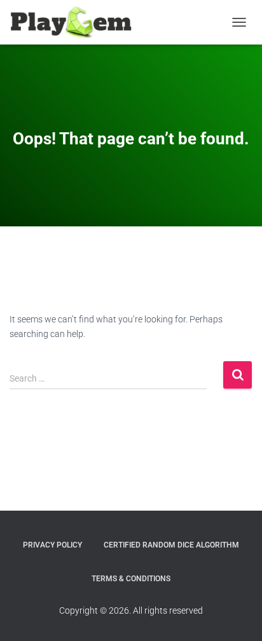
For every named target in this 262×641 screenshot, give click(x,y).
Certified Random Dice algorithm (171, 545)
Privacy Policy (52, 545)
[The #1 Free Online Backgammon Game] (76, 22)
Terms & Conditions (131, 578)
